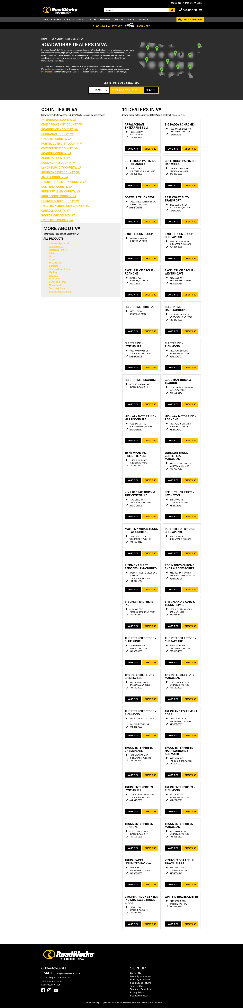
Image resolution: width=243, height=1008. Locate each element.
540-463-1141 (176, 505)
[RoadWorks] (64, 10)
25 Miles (99, 90)
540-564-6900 (176, 763)
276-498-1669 (176, 174)
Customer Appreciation (60, 243)
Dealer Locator (47, 71)
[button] (176, 2)
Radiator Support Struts (60, 291)
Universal (53, 275)
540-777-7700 (136, 283)
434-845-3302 (136, 356)
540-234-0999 (176, 283)
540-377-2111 (176, 906)
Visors (52, 256)
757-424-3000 (176, 247)
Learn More (143, 26)
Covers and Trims (57, 281)
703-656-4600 (136, 687)
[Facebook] (44, 990)
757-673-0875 (176, 134)
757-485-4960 (136, 760)
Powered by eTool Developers (151, 1003)
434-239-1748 (136, 581)
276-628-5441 (136, 137)
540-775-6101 (136, 505)
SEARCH (151, 90)
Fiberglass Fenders (58, 249)
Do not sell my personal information (127, 1003)
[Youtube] (56, 990)
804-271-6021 (176, 800)
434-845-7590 (136, 800)
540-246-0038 (176, 320)
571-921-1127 (176, 836)
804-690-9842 (176, 578)
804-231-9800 (136, 727)
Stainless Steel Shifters (60, 268)
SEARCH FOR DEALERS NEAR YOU (121, 82)
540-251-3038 (136, 174)
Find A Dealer (56, 38)
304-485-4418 (136, 542)
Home (44, 38)
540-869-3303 (136, 873)
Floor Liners (54, 278)
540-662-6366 (176, 724)
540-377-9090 (136, 651)
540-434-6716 (136, 429)
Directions (150, 148)
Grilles (52, 259)
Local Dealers (71, 38)
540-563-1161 (136, 836)
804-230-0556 (176, 356)
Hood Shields (55, 262)
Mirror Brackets (56, 285)
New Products (56, 246)
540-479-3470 (136, 614)
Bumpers (53, 265)
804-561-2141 (176, 393)
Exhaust (53, 252)
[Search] (172, 10)
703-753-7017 (176, 469)
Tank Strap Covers (58, 288)
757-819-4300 (176, 651)
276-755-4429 (176, 614)
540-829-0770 (136, 465)
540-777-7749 (136, 912)
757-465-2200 (176, 210)
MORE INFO (133, 148)
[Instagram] (50, 990)
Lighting (53, 272)
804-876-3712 (136, 207)
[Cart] (200, 10)
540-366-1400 (176, 429)
